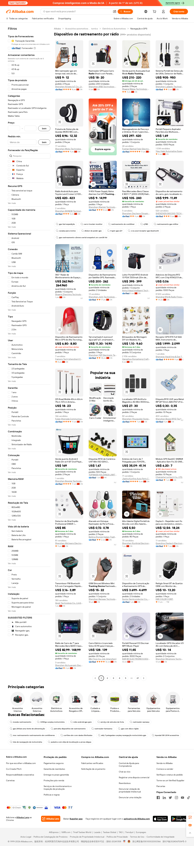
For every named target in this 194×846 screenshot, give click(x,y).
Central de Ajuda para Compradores (129, 764)
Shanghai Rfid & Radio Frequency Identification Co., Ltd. (170, 297)
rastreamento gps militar (167, 224)
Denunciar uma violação (130, 797)
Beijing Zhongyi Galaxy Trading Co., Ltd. (103, 537)
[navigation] (29, 353)
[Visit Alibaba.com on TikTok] (188, 797)
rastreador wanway (141, 722)
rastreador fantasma (103, 729)
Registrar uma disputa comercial (134, 777)
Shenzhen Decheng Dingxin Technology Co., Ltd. (136, 213)
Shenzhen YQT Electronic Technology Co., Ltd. (103, 355)
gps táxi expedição (67, 224)
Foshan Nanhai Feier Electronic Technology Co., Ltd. (136, 149)
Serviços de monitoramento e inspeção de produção (58, 787)
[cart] (155, 12)
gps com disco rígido (130, 729)
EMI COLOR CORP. (164, 599)
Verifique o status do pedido (169, 774)
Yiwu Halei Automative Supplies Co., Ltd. (170, 151)
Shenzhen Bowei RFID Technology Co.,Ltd (170, 419)
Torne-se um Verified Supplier (170, 780)
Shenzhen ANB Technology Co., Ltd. (103, 86)
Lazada (97, 832)
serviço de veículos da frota (112, 722)
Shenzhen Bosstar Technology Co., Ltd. (69, 481)
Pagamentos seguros (54, 763)
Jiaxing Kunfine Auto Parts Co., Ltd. (136, 478)
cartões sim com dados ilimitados (78, 735)
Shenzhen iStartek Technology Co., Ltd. (103, 207)
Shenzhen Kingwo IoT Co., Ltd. (69, 86)
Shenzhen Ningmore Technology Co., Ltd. (170, 659)
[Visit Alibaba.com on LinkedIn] (164, 797)
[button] (114, 11)
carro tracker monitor (93, 224)
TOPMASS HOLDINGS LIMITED (103, 474)
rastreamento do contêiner (123, 224)
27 (138, 678)
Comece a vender (164, 769)
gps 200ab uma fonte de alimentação (29, 729)
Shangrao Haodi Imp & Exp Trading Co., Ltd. (170, 356)
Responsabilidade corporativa (20, 774)
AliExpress (54, 832)
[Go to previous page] (95, 678)
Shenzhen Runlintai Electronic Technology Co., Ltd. (136, 543)
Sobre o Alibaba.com (16, 757)
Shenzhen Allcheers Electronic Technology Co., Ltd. (69, 543)
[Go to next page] (143, 678)
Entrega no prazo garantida (56, 774)
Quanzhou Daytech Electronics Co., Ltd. (170, 543)
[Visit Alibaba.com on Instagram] (176, 797)
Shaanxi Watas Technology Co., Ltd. (136, 89)
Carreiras (10, 780)
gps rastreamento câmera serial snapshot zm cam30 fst (83, 237)
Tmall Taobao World (82, 832)
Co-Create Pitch (14, 769)
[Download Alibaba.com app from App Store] (160, 819)
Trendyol (129, 832)
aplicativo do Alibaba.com (137, 819)
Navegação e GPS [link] (138, 28)
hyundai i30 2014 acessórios (167, 735)
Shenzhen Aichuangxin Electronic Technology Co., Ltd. (69, 665)
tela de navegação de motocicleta (27, 742)
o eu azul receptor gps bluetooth (145, 231)
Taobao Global (109, 832)
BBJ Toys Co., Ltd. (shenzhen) (102, 659)
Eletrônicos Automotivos (114, 28)
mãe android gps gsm (82, 722)
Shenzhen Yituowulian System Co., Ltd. (136, 419)
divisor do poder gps (93, 231)
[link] (190, 817)
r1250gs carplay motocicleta (52, 722)
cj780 (145, 224)
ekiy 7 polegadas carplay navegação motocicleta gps (123, 735)
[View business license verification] (124, 841)
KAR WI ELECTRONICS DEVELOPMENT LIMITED (136, 659)
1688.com (65, 832)
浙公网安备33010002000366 (146, 841)
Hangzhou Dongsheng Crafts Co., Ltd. (136, 359)
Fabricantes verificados (92, 763)
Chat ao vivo (124, 771)
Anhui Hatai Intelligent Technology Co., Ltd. (136, 290)
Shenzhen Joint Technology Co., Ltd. (103, 297)
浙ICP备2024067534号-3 (174, 841)
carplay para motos (67, 231)
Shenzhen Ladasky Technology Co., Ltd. (170, 86)
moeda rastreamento (22, 722)
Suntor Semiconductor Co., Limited (136, 599)
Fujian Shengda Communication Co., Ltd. (69, 419)
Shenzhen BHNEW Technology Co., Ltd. (69, 211)
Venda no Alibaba (164, 763)
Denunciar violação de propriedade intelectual (130, 790)
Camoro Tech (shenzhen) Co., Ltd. (69, 359)
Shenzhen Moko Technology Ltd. (69, 149)
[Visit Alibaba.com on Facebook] (158, 797)
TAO (121, 832)
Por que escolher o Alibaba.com (21, 763)
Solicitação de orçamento (93, 769)
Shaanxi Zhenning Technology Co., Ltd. (69, 294)
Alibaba (57, 28)
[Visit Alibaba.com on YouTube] (182, 797)
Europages (141, 832)
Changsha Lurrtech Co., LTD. (169, 477)
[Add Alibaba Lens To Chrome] (50, 819)
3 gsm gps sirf (116, 231)
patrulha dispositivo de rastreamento (70, 729)
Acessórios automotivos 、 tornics (81, 28)
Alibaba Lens (22, 817)
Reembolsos (125, 783)
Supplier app (76, 819)
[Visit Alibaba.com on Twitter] (170, 797)
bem (44, 128)
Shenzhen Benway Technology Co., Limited (103, 599)
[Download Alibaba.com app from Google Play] (179, 819)
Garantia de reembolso (54, 769)
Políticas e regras (52, 794)
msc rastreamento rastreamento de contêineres (34, 735)
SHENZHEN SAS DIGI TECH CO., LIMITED (170, 213)
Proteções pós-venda (54, 780)
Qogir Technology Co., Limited (69, 603)
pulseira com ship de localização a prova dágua (71, 742)
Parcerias (160, 786)
